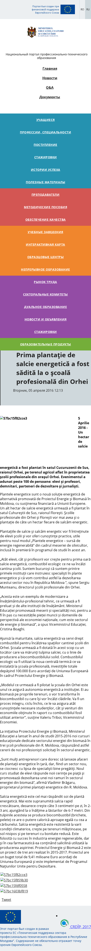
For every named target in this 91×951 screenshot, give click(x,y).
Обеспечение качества (45, 220)
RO (82, 9)
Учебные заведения (45, 232)
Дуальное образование (45, 307)
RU (88, 9)
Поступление (45, 145)
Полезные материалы (45, 182)
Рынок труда (45, 282)
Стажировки (45, 157)
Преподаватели (46, 195)
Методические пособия (45, 207)
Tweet (6, 899)
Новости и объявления (46, 319)
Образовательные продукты (45, 344)
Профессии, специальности (45, 132)
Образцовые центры (45, 257)
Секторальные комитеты (45, 294)
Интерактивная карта (45, 244)
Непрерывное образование (45, 269)
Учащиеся (45, 120)
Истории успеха (45, 170)
